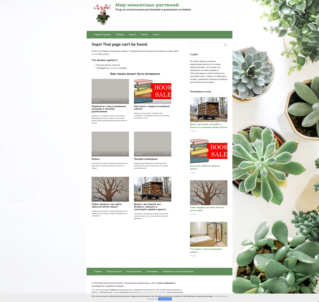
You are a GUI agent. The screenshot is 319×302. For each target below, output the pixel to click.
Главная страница (102, 34)
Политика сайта (134, 271)
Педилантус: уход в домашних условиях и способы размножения (109, 109)
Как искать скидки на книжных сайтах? (152, 107)
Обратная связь (114, 271)
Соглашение (152, 271)
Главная (98, 271)
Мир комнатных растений (147, 5)
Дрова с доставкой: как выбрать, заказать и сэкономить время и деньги (150, 207)
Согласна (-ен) (165, 299)
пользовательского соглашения (152, 292)
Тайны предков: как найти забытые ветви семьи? (107, 205)
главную (114, 68)
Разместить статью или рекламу (178, 271)
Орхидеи (120, 34)
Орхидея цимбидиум (146, 158)
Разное (144, 34)
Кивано (96, 158)
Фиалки (132, 34)
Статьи (156, 34)
